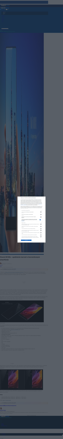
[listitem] (31, 210)
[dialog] (31, 220)
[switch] (40, 214)
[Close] (44, 198)
